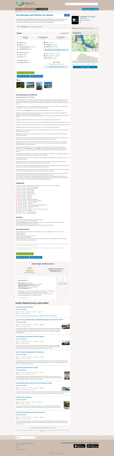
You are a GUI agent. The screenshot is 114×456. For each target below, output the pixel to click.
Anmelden (95, 9)
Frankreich (50, 42)
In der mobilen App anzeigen (26, 72)
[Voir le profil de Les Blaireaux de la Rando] (75, 20)
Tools (17, 9)
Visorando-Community (21, 449)
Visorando (17, 11)
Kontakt (17, 447)
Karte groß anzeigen (85, 67)
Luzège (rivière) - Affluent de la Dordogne (51, 185)
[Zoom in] (97, 37)
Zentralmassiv (55, 44)
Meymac (52, 46)
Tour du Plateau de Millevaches (36, 26)
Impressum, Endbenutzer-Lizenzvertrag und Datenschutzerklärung (25, 444)
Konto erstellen (87, 9)
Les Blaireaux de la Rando (87, 16)
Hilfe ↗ (33, 9)
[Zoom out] (97, 39)
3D (95, 49)
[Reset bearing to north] (97, 41)
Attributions (74, 50)
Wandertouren (26, 9)
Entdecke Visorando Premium (55, 67)
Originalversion (90, 28)
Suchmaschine (51, 427)
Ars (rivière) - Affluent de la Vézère (40, 209)
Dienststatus (52, 453)
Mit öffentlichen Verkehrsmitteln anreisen (56, 49)
